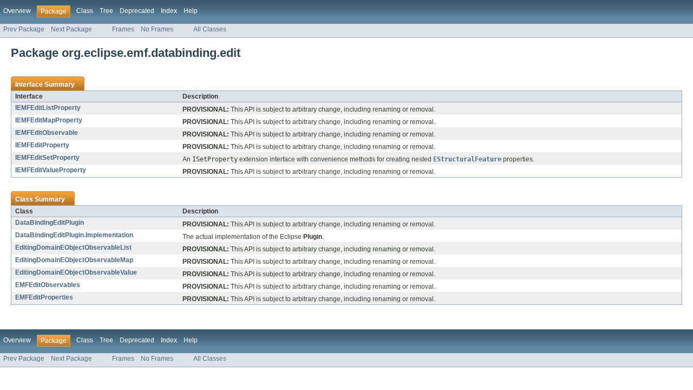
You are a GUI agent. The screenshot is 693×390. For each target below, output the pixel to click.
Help (191, 11)
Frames (123, 29)
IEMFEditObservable (46, 132)
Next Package (71, 29)
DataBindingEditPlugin (49, 222)
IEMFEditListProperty (48, 108)
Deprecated (137, 11)
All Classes (209, 29)
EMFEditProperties (44, 297)
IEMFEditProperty (42, 145)
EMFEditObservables (47, 285)
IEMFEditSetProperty (47, 157)
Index (169, 11)
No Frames (157, 29)
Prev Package (23, 29)
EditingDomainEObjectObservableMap (74, 260)
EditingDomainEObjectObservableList (73, 247)
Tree (106, 11)
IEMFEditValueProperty (50, 170)
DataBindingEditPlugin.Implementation (74, 235)
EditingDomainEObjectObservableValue (76, 272)
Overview (17, 11)
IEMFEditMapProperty (48, 120)
